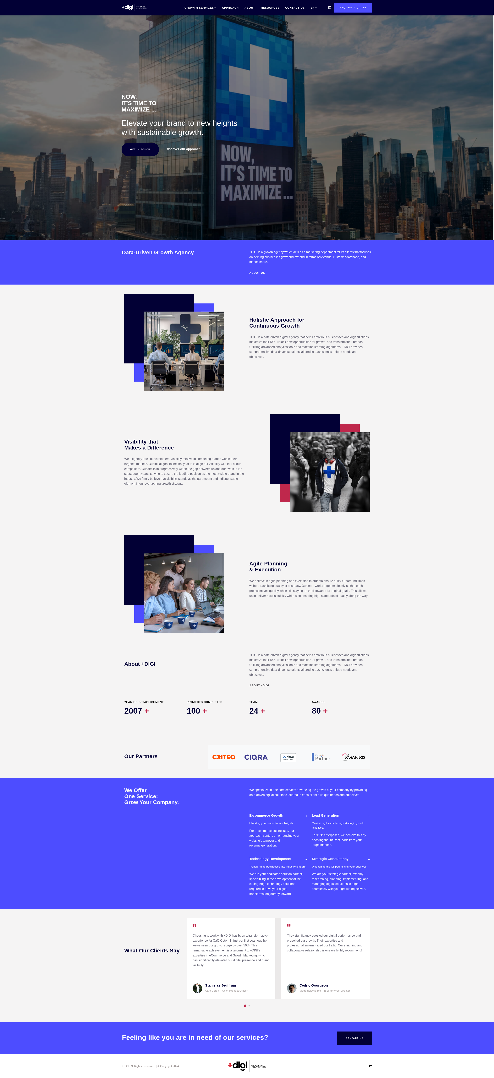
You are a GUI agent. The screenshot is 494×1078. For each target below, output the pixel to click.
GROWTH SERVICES (199, 7)
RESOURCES (270, 7)
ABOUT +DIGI (259, 685)
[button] (245, 1005)
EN (312, 7)
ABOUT (249, 7)
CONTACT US (295, 7)
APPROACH (230, 7)
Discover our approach (183, 149)
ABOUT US (257, 272)
